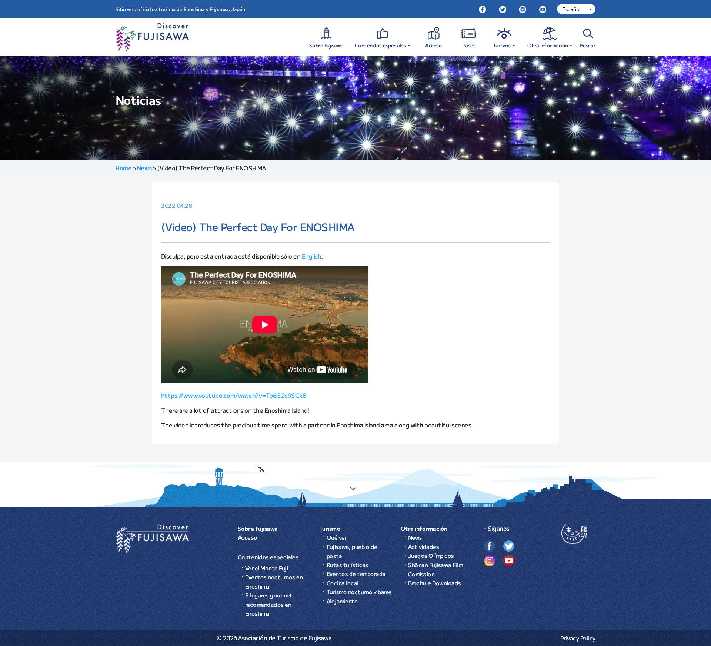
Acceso (433, 45)
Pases (469, 45)
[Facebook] (482, 9)
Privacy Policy (577, 638)
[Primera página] (153, 537)
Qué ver (337, 537)
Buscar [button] (587, 45)
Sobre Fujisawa (326, 45)
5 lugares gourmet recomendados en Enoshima (269, 604)
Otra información (547, 45)
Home (123, 167)
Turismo (502, 45)
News (144, 167)
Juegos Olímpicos (431, 555)
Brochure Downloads (434, 583)
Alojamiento (342, 601)
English (311, 255)
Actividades (423, 546)
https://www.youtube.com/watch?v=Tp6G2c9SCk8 (233, 394)
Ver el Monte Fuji (266, 568)
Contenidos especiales (380, 45)
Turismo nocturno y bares (359, 592)
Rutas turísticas (347, 565)
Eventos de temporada (356, 573)
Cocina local (342, 583)
